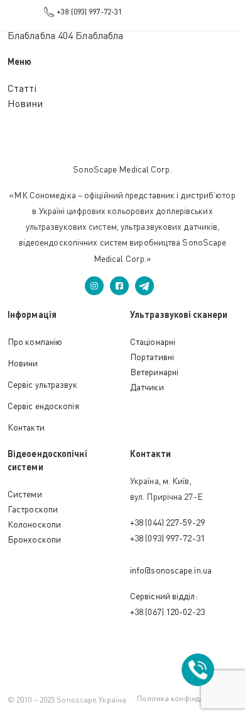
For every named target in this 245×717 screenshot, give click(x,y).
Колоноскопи (34, 524)
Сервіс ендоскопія (43, 405)
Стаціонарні (152, 341)
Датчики (147, 386)
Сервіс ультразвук (42, 384)
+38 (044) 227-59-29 (167, 522)
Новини (25, 103)
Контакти (26, 427)
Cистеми (25, 493)
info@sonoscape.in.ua (171, 570)
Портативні (152, 356)
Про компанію (35, 341)
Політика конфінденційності (187, 698)
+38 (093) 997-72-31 (89, 11)
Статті (22, 88)
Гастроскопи (33, 509)
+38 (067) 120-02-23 (167, 611)
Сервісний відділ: (164, 595)
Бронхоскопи (34, 539)
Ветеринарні (154, 371)
